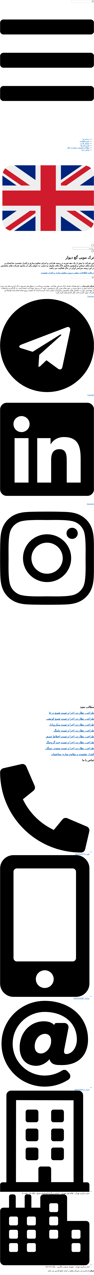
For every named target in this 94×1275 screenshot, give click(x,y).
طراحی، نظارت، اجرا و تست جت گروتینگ (70, 742)
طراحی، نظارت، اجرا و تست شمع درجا (71, 712)
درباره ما (86, 124)
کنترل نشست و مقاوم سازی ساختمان (72, 754)
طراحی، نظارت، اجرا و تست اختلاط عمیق (70, 736)
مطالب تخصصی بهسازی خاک (78, 133)
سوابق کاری (84, 129)
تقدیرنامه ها (85, 131)
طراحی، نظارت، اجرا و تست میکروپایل (71, 724)
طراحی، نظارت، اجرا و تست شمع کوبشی (70, 718)
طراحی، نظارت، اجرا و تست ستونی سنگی (69, 748)
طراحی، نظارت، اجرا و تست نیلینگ (74, 730)
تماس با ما (85, 135)
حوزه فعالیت (84, 126)
